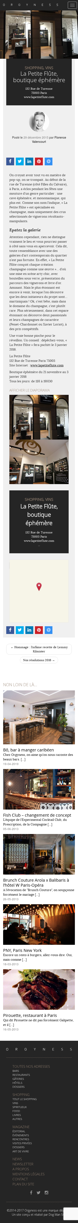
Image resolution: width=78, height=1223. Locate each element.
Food (16, 1111)
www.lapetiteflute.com (39, 97)
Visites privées (22, 1143)
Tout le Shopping (24, 1099)
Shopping (21, 1094)
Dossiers (18, 1087)
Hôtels (17, 1083)
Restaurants (21, 1075)
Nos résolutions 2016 (39, 660)
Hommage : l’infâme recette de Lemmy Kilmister (39, 649)
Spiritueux (19, 1107)
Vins (15, 1103)
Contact (20, 1179)
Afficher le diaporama (29, 390)
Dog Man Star (57, 1215)
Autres (17, 1119)
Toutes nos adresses (31, 1066)
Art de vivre (20, 1151)
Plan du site (23, 1184)
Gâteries (18, 1079)
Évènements (20, 1135)
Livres (16, 1115)
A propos (20, 1169)
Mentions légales (28, 1174)
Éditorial (18, 1131)
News (17, 1159)
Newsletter (22, 1164)
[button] (39, 587)
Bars (15, 1071)
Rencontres (20, 1139)
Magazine (21, 1126)
